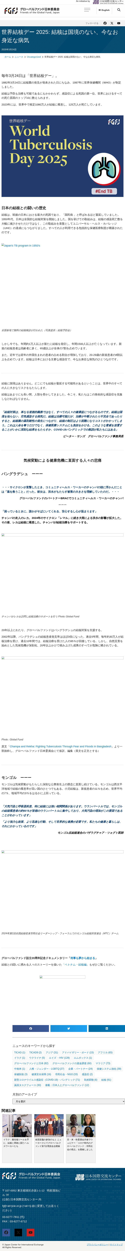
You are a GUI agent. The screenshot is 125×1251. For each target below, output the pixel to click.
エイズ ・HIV (59, 1058)
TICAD (19, 1052)
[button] (118, 10)
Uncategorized (34, 57)
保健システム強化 (109, 1069)
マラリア (103, 1063)
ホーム (8, 57)
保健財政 (20, 1074)
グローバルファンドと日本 (31, 1063)
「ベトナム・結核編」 (75, 964)
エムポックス (83, 1058)
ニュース (19, 57)
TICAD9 (35, 1052)
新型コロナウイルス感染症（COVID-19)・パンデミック (47, 1080)
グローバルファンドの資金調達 (71, 1063)
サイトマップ (116, 1245)
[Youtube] (119, 23)
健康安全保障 (41, 1074)
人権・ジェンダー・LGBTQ (46, 1069)
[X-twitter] (112, 23)
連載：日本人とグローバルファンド (67, 1085)
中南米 (19, 1069)
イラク (19, 1058)
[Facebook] (105, 23)
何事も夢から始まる (82, 958)
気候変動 (90, 1080)
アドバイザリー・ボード (78, 1052)
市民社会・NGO (66, 1074)
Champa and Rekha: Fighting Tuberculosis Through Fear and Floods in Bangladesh (60, 746)
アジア (52, 1052)
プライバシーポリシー (97, 1245)
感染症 (87, 1074)
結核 (106, 1080)
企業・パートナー (80, 1069)
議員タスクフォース (27, 1085)
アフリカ (105, 1052)
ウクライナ (37, 1058)
